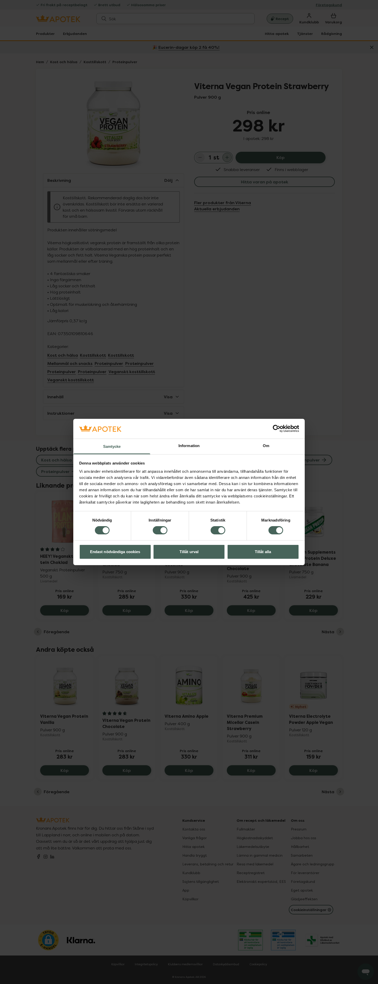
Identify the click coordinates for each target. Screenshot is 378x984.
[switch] (160, 530)
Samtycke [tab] (112, 446)
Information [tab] (189, 445)
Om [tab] (266, 445)
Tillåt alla (263, 552)
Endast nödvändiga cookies (115, 552)
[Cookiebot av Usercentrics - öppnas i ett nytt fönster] (276, 428)
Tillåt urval (189, 552)
